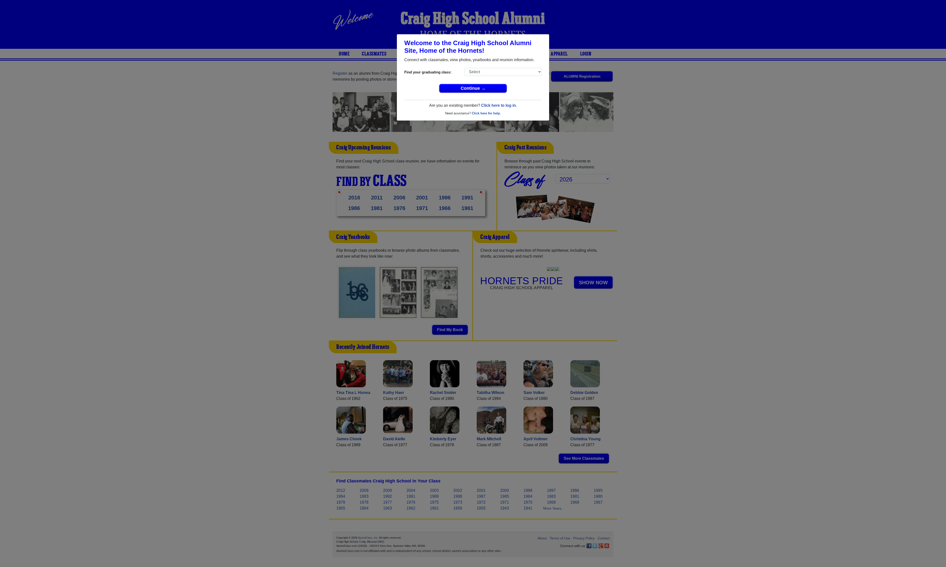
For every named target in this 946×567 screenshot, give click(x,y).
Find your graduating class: (428, 72)
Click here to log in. (499, 105)
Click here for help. (486, 113)
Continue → (473, 88)
